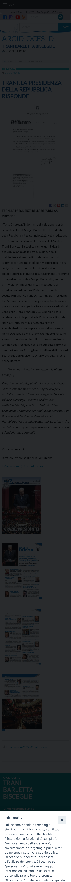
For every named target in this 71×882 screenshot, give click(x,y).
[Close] (62, 820)
